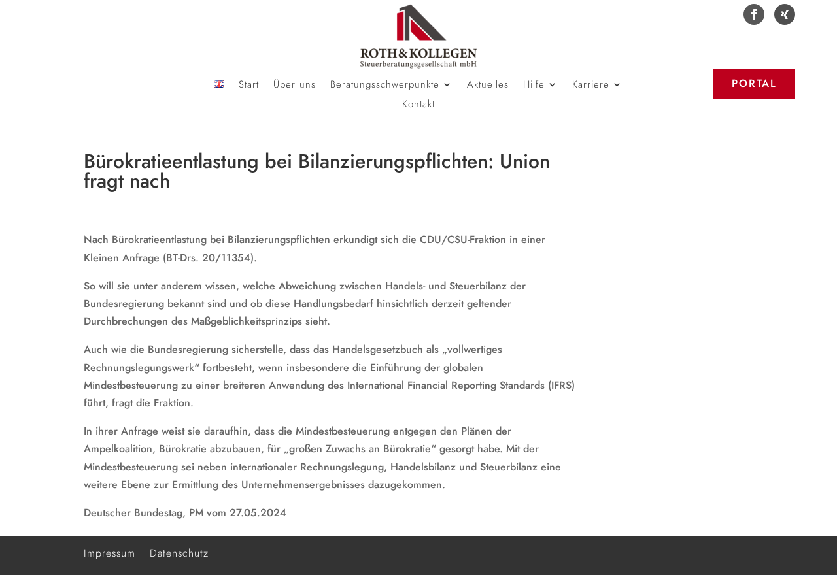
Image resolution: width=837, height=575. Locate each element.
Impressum (109, 552)
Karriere (590, 85)
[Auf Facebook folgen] (753, 14)
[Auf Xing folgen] (784, 14)
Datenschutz (179, 552)
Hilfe (534, 85)
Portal (754, 83)
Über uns (294, 85)
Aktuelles (488, 85)
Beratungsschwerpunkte (384, 85)
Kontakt (418, 105)
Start (249, 85)
